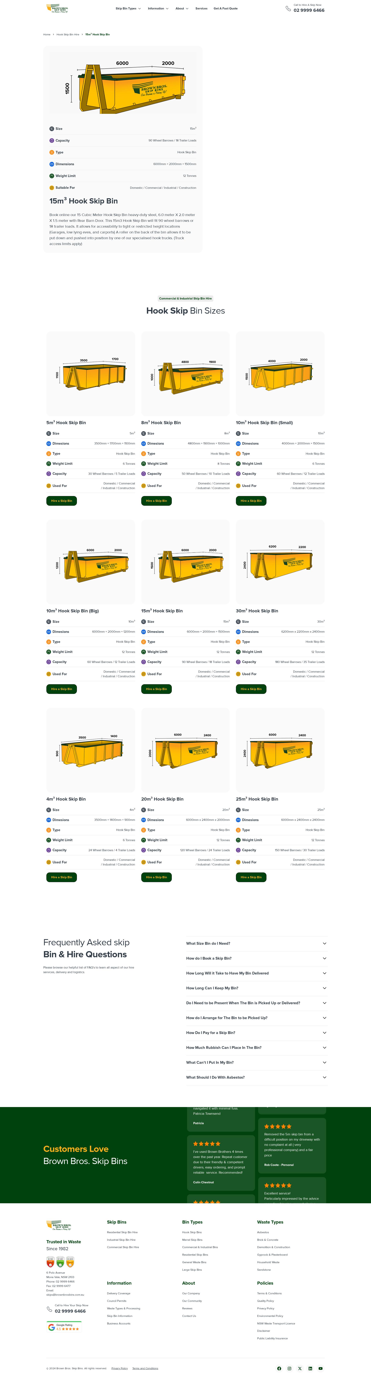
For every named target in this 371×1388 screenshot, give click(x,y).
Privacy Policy (265, 1308)
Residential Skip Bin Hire (122, 1232)
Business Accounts (118, 1323)
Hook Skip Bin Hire (68, 34)
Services (202, 8)
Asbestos (263, 1232)
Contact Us (189, 1316)
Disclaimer (263, 1331)
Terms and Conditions (145, 1368)
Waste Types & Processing (123, 1308)
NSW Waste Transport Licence (276, 1323)
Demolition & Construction (273, 1247)
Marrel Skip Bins (192, 1240)
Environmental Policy (270, 1316)
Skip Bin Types (126, 8)
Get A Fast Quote (226, 8)
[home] (57, 8)
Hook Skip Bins (192, 1232)
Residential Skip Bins (195, 1255)
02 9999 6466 (309, 10)
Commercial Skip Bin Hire (123, 1247)
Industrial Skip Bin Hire (121, 1240)
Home (46, 34)
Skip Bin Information (119, 1316)
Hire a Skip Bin (61, 501)
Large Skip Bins (192, 1270)
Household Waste (268, 1262)
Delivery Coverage (118, 1293)
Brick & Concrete (267, 1240)
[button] (129, 8)
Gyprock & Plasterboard (272, 1255)
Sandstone (264, 1270)
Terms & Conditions (269, 1293)
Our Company (191, 1293)
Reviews (187, 1308)
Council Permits (116, 1301)
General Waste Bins (194, 1262)
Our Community (192, 1301)
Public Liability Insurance (272, 1338)
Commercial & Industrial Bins (200, 1247)
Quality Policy (265, 1301)
